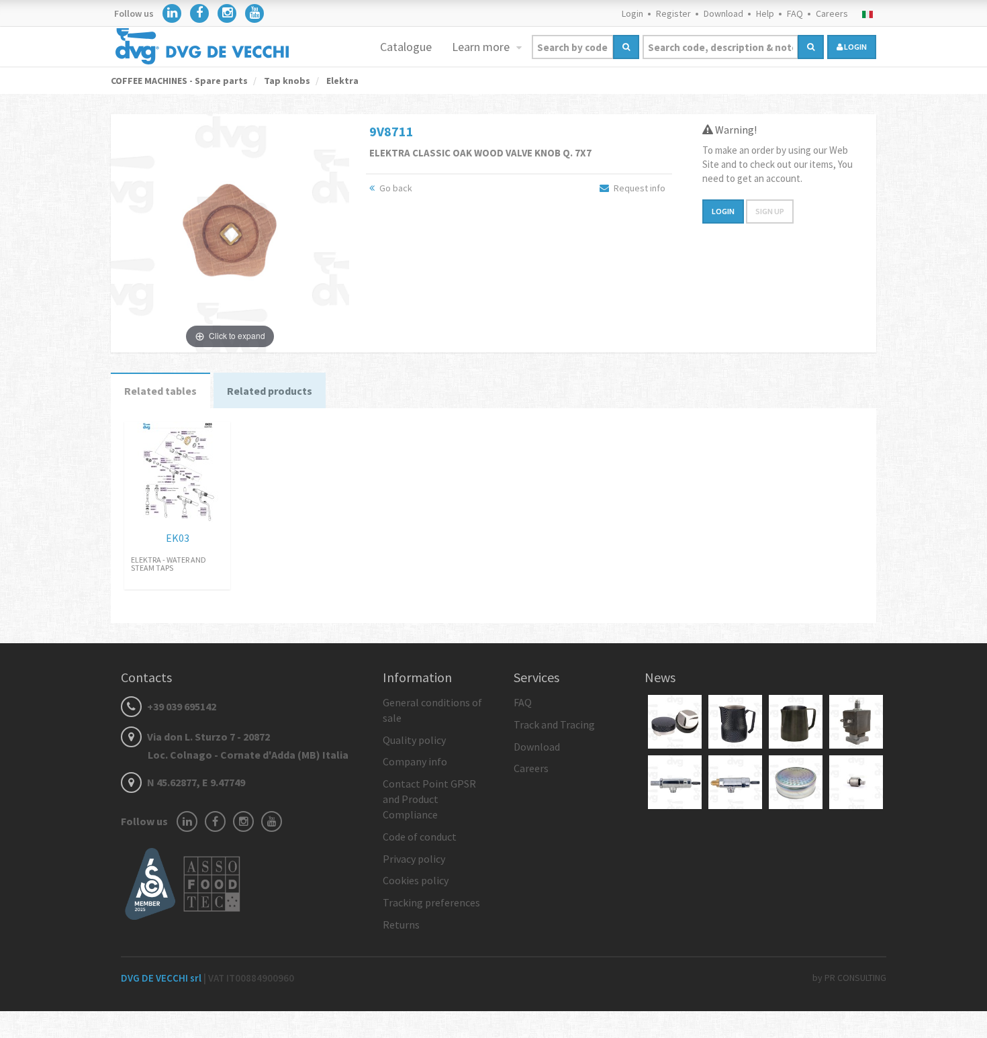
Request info (638, 188)
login (855, 47)
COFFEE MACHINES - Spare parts (179, 81)
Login (632, 13)
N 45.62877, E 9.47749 (195, 782)
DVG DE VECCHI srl (162, 978)
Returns (401, 924)
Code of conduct (420, 836)
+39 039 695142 (180, 706)
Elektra (341, 81)
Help (765, 13)
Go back (394, 188)
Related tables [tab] (160, 390)
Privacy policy (414, 858)
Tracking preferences (431, 902)
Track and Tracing (554, 724)
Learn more (482, 46)
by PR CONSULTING (849, 978)
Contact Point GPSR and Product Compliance (429, 799)
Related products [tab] (269, 390)
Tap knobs (286, 81)
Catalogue (406, 46)
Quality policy (414, 740)
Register (673, 13)
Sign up (769, 211)
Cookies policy (416, 880)
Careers (832, 13)
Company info (415, 761)
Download (723, 13)
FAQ (795, 13)
